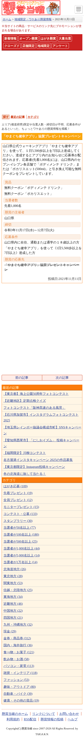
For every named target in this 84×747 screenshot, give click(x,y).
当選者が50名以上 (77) (19, 527)
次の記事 (62, 377)
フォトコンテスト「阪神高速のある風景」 (34, 407)
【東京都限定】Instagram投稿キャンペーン (34, 467)
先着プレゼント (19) (17, 493)
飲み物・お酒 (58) (16, 659)
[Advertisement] (42, 82)
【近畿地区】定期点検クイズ (24, 400)
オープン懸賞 (28, 38)
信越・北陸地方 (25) (17, 590)
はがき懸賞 (48, 38)
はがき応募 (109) (15, 486)
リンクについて (43, 713)
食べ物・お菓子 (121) (18, 652)
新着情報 (10, 38)
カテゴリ (33, 116)
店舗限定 (28, 45)
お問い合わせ (69, 713)
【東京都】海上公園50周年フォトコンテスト (36, 393)
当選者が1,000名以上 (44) (21, 548)
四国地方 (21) (13, 617)
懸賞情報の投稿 (52, 719)
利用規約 (13, 719)
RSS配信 (30, 719)
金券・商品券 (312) (17, 638)
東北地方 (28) (13, 576)
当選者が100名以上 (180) (21, 534)
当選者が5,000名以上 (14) (21, 555)
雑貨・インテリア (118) (20, 673)
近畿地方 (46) (13, 603)
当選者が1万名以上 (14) (20, 562)
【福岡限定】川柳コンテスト (24, 453)
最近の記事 (18, 116)
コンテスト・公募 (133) (20, 514)
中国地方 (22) (13, 610)
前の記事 (21, 377)
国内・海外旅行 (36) (17, 645)
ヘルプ (72, 719)
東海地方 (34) (13, 596)
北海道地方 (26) (14, 569)
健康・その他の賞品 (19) (21, 700)
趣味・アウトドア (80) (19, 686)
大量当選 (65, 38)
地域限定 (44, 45)
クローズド (12, 45)
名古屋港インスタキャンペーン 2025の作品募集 (38, 460)
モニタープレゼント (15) (21, 507)
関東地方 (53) (13, 583)
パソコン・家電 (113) (18, 666)
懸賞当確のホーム (15, 713)
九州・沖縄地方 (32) (17, 624)
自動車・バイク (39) (17, 693)
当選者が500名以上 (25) (20, 541)
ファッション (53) (16, 680)
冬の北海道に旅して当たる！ (24, 473)
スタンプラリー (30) (17, 521)
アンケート (60, 45)
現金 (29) (9, 631)
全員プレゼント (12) (17, 500)
